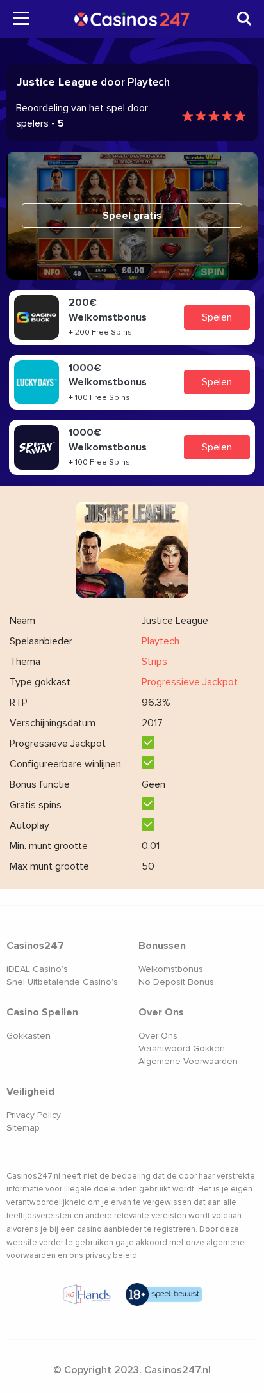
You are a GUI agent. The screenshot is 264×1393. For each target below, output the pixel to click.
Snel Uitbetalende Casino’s (62, 981)
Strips (154, 661)
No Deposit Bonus (176, 981)
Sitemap (23, 1127)
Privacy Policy (33, 1115)
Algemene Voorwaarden (188, 1061)
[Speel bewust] (164, 1294)
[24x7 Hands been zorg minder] (87, 1294)
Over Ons (157, 1035)
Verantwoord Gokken (181, 1048)
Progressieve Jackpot (190, 682)
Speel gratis (132, 215)
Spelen (217, 317)
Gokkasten (28, 1035)
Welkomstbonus (170, 969)
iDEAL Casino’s (37, 969)
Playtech (160, 641)
